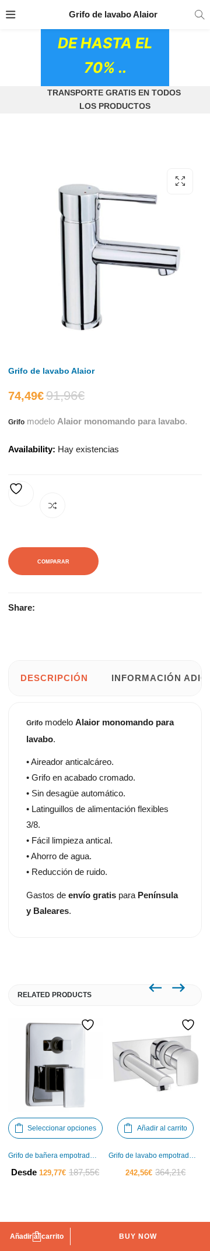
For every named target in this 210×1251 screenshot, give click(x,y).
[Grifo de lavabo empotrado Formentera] (155, 1065)
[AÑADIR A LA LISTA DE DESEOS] (21, 493)
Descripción (54, 678)
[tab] (54, 678)
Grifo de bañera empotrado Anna (55, 1155)
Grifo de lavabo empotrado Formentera (155, 1155)
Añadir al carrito (37, 1236)
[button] (180, 181)
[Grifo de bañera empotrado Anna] (55, 1065)
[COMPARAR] (52, 505)
